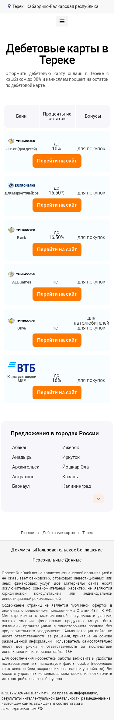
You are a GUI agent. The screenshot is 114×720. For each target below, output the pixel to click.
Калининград (76, 486)
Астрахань (23, 476)
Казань (70, 476)
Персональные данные (57, 560)
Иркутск (71, 457)
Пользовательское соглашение (69, 549)
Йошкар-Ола (75, 467)
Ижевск (70, 447)
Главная (28, 532)
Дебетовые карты (59, 532)
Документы (23, 549)
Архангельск (25, 467)
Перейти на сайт (57, 160)
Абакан (20, 447)
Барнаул (21, 486)
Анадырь (22, 457)
